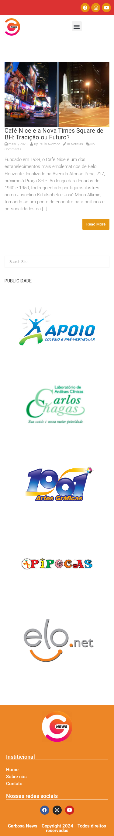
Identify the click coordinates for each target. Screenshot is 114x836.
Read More (95, 224)
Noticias (77, 144)
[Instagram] (95, 7)
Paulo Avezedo (49, 144)
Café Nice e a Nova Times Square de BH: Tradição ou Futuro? (54, 134)
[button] (77, 26)
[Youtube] (106, 7)
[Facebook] (85, 7)
